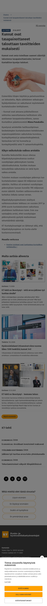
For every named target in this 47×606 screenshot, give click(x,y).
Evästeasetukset (23, 601)
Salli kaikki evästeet (23, 594)
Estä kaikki (23, 588)
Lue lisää (7, 582)
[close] (42, 557)
